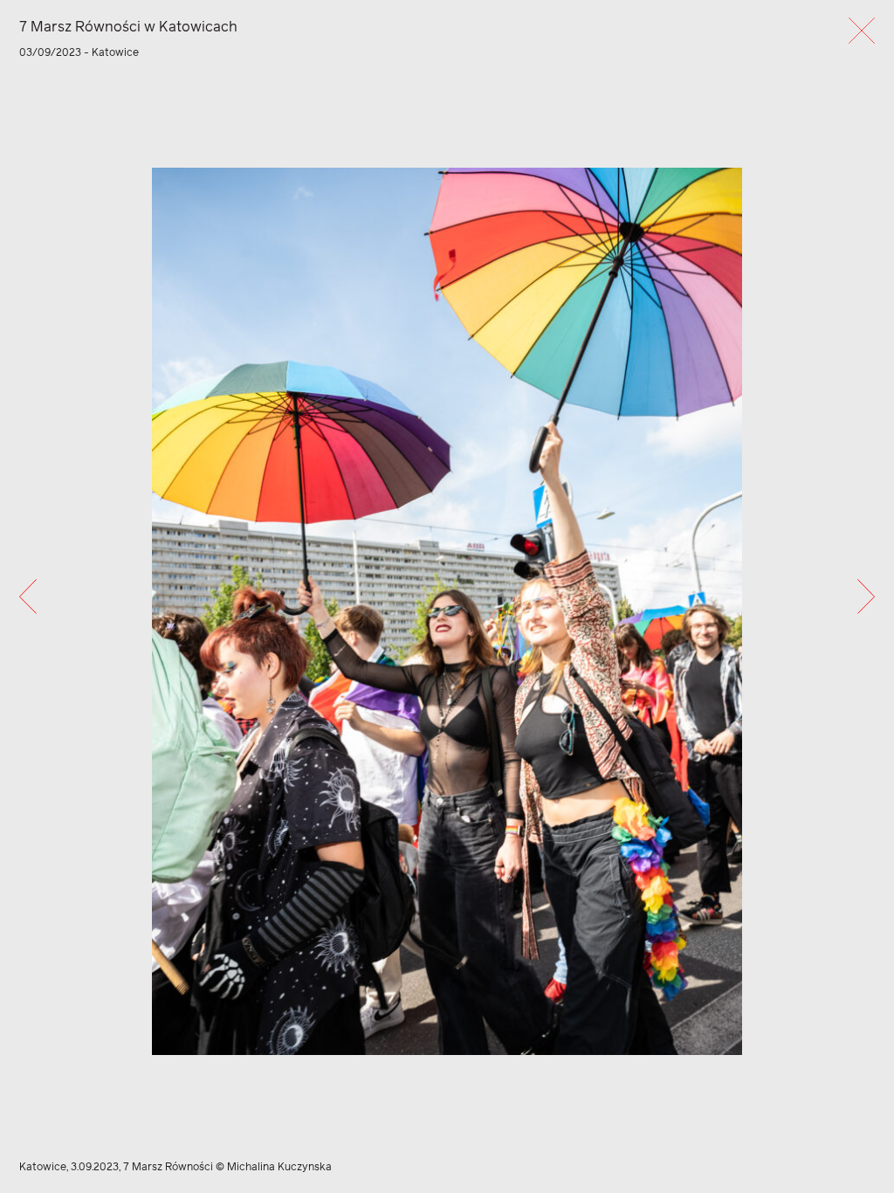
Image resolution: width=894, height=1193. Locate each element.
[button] (28, 596)
